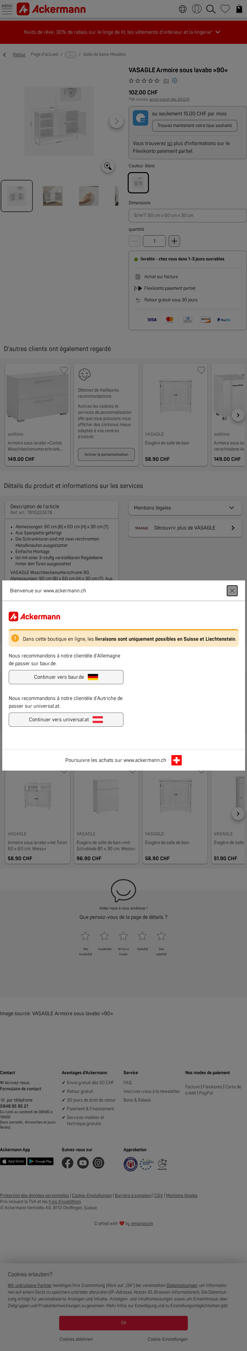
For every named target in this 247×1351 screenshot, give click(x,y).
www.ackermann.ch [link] (145, 760)
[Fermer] (232, 591)
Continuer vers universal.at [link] (59, 719)
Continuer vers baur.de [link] (59, 677)
